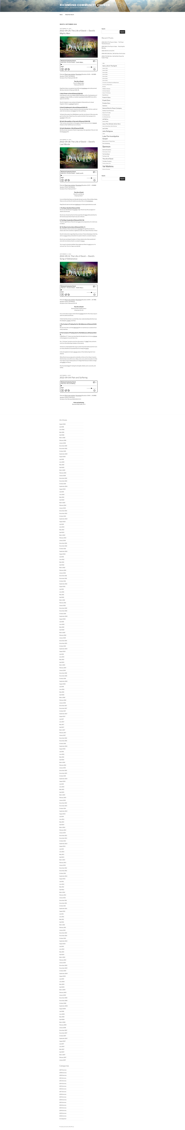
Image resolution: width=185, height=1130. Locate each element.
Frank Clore (106, 100)
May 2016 (61, 757)
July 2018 (61, 686)
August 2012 (62, 878)
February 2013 (62, 862)
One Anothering (106, 143)
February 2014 (62, 830)
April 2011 (61, 922)
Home (61, 14)
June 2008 (61, 1014)
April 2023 (61, 532)
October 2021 (62, 581)
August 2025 (62, 456)
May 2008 (61, 1016)
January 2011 (62, 930)
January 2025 (62, 475)
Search (103, 28)
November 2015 (63, 773)
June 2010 (61, 949)
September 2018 (63, 681)
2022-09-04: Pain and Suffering (73, 377)
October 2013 (62, 841)
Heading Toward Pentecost (108, 110)
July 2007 (61, 1043)
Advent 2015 (105, 70)
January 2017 (62, 735)
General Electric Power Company (112, 108)
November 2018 (63, 675)
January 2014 (62, 832)
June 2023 (61, 527)
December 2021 (63, 575)
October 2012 (62, 873)
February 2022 (62, 570)
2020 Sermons (62, 1099)
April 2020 (61, 629)
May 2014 (61, 822)
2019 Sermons (62, 1097)
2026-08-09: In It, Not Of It (108, 50)
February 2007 (62, 1057)
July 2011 (61, 914)
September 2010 (63, 941)
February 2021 (62, 602)
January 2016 (62, 767)
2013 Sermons (62, 1080)
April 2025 (61, 467)
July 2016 (61, 751)
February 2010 (62, 960)
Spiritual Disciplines (106, 149)
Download (78, 74)
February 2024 (62, 505)
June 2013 (61, 851)
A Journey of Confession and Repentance (110, 82)
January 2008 (62, 1027)
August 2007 (62, 1041)
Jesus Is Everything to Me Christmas (109, 126)
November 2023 (63, 513)
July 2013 (61, 849)
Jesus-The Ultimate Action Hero (111, 124)
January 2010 (62, 962)
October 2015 (62, 776)
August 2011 (62, 911)
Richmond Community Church (85, 5)
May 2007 (61, 1049)
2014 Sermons (62, 1083)
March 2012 (62, 892)
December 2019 (63, 640)
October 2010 (62, 938)
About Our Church (69, 14)
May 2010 (61, 951)
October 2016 (62, 743)
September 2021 (63, 583)
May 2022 (61, 562)
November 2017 (63, 708)
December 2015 (63, 770)
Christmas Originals (106, 90)
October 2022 (62, 548)
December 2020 (63, 608)
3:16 (103, 63)
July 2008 (61, 1011)
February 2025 (62, 472)
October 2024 (62, 483)
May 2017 (61, 724)
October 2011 (62, 905)
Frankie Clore (106, 103)
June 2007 (61, 1046)
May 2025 (61, 464)
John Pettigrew (107, 131)
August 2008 (62, 1008)
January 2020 (62, 637)
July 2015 (61, 784)
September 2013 (63, 843)
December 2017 (63, 705)
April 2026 (61, 435)
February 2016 (62, 765)
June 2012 (61, 884)
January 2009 (62, 995)
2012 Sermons (62, 1078)
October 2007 (62, 1035)
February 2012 (62, 895)
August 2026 (62, 424)
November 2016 (63, 740)
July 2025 (61, 459)
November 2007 (63, 1033)
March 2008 (62, 1022)
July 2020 (61, 621)
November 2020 (63, 610)
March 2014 (62, 827)
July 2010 (61, 946)
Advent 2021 (104, 76)
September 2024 (63, 486)
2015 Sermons (62, 1086)
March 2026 (62, 437)
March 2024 (62, 502)
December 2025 (63, 445)
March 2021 (62, 600)
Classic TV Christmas (106, 92)
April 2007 (61, 1052)
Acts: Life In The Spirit (109, 66)
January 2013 (62, 865)
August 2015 (62, 781)
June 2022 (61, 559)
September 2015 (63, 778)
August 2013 (62, 846)
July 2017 (61, 719)
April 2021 (61, 597)
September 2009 (63, 973)
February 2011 (62, 927)
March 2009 (62, 989)
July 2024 (61, 491)
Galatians (104, 105)
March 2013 (62, 859)
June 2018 (61, 689)
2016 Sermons (62, 1088)
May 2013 (61, 854)
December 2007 (63, 1030)
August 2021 (62, 586)
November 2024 (63, 481)
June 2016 (61, 754)
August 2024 (62, 489)
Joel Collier (105, 128)
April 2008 (61, 1019)
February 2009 (62, 992)
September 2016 (63, 746)
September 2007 (63, 1038)
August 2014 (62, 813)
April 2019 (61, 662)
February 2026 (62, 440)
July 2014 (61, 816)
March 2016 (62, 762)
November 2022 (63, 546)
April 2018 (61, 694)
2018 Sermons (62, 1094)
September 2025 (63, 454)
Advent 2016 (104, 72)
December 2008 (63, 997)
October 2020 (62, 613)
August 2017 (62, 716)
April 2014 (61, 824)
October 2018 (62, 678)
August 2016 (62, 748)
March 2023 (62, 535)
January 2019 (62, 670)
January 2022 (62, 573)
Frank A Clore (106, 97)
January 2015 (62, 800)
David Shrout (105, 95)
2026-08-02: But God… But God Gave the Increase (113, 53)
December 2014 (63, 803)
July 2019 (61, 654)
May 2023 (61, 529)
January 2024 (62, 508)
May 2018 (61, 692)
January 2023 (62, 540)
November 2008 (63, 1000)
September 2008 (63, 1006)
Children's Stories (106, 88)
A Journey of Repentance (107, 84)
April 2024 (61, 499)
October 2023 (62, 516)
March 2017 (62, 730)
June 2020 (61, 624)
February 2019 (62, 667)
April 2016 (61, 759)
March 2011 (62, 924)
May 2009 (61, 984)
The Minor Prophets (107, 161)
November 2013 (63, 838)
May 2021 (61, 594)
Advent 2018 (104, 74)
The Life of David (107, 159)
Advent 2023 (105, 78)
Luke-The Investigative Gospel (110, 137)
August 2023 (62, 521)
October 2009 (62, 970)
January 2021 (62, 605)
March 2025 (62, 470)
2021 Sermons (62, 1102)
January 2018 (62, 702)
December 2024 (63, 478)
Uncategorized (62, 1118)
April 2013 (61, 857)
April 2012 (61, 889)
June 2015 (61, 786)
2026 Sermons (62, 1116)
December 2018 (63, 673)
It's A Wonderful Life (106, 116)
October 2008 (62, 1003)
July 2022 (61, 556)
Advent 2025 (105, 80)
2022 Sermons (62, 1105)
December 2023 (63, 510)
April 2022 (61, 564)
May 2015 (61, 789)
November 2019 (63, 643)
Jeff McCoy (105, 119)
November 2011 (63, 903)
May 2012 (61, 886)
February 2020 (62, 635)
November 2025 (63, 448)
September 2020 (63, 616)
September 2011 (63, 908)
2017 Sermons (62, 1091)
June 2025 (61, 462)
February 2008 (62, 1024)
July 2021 (61, 589)
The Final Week (106, 154)
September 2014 (63, 811)
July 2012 (61, 881)
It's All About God (106, 114)
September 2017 (63, 713)
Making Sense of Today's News (108, 141)
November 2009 (63, 968)
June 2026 (61, 429)
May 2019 (61, 659)
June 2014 (61, 819)
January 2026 (62, 443)
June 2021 (61, 592)
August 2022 (62, 554)
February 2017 (62, 732)
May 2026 (61, 432)
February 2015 (62, 797)
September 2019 (63, 648)
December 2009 (63, 965)
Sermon (106, 146)
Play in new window (70, 74)
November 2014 (63, 805)
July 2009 (61, 979)
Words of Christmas (106, 169)
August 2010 (62, 943)
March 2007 (62, 1054)
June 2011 (61, 916)
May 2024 (61, 497)
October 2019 (62, 646)
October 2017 (62, 711)
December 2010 (63, 933)
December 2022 (63, 543)
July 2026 (61, 426)
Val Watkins (107, 166)
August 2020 (62, 619)
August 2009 (62, 976)
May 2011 (61, 919)
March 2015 (62, 794)
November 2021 (63, 578)
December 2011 (63, 900)
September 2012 (63, 876)
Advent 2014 (105, 68)
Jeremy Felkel (105, 121)
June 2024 (61, 494)
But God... (104, 86)
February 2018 (62, 700)
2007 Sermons (62, 1070)
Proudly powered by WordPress (66, 1126)
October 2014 (62, 808)
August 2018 (62, 684)
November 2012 (63, 870)
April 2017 (61, 727)
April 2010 (61, 954)
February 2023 (62, 537)
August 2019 (62, 651)
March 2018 (62, 697)
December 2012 (63, 868)
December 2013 (63, 835)
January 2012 (62, 897)
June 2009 (61, 981)
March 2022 (62, 567)
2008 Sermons (62, 1072)
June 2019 (61, 656)
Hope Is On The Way (106, 112)
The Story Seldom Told (106, 163)
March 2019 (62, 665)
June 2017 (61, 721)
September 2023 (63, 518)
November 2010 (63, 935)
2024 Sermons (62, 1110)
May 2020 (61, 627)
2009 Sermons (62, 1075)
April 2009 (61, 987)
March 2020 (62, 632)
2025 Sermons (62, 1113)
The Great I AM (105, 156)
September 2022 (63, 551)
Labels (103, 133)
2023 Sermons (62, 1107)
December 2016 (63, 738)
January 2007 (62, 1060)
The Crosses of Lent (106, 151)
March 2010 (62, 957)
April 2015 (61, 792)
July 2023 (61, 524)
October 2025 (62, 451)
